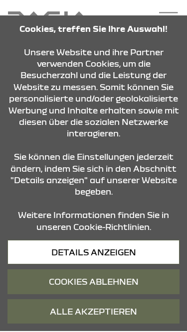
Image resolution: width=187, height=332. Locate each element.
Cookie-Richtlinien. (112, 226)
